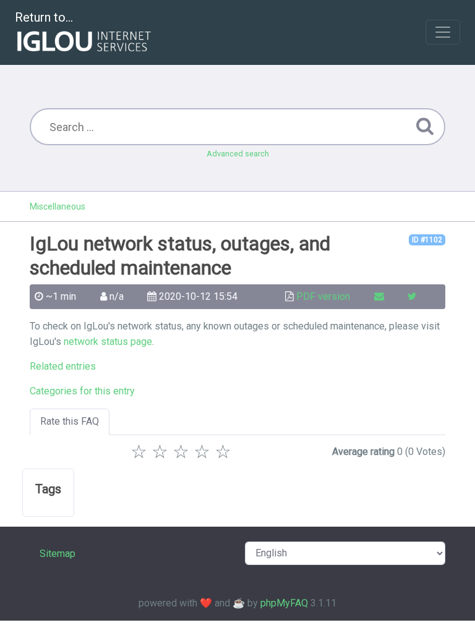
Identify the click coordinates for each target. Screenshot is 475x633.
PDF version (323, 296)
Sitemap (57, 553)
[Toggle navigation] (443, 32)
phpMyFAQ (284, 603)
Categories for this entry (82, 391)
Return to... (44, 17)
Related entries (63, 366)
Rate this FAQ (69, 421)
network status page (108, 341)
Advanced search (238, 153)
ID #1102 (427, 240)
